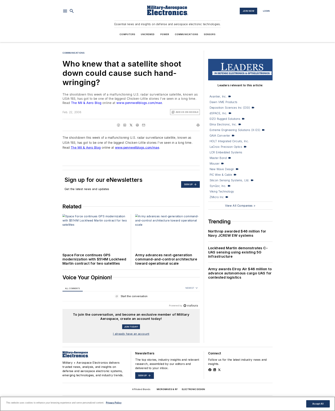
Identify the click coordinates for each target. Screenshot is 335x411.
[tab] (72, 288)
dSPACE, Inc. (218, 113)
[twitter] (131, 125)
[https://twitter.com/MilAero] (219, 370)
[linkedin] (124, 125)
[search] (71, 11)
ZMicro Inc (217, 197)
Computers (127, 34)
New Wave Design (222, 169)
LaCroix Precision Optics (226, 146)
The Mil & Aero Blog (86, 103)
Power (164, 34)
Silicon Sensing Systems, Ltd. (229, 180)
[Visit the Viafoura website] (190, 305)
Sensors (209, 34)
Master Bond (218, 158)
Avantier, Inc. (218, 96)
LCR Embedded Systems (226, 152)
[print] (198, 125)
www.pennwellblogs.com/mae (139, 103)
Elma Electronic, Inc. (223, 124)
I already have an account (131, 334)
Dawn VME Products (223, 102)
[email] (143, 125)
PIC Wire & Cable (221, 174)
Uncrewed (148, 34)
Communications (186, 34)
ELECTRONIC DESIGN (193, 389)
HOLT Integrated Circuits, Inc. (229, 141)
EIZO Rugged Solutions (225, 119)
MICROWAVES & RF (167, 389)
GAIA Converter (220, 135)
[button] (65, 11)
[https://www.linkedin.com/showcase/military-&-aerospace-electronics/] (214, 370)
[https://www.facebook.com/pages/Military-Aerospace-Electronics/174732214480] (210, 370)
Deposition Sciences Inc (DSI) (230, 107)
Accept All (317, 403)
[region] (131, 297)
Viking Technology (222, 191)
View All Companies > (240, 205)
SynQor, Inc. (218, 186)
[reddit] (137, 125)
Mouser (214, 163)
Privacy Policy (113, 402)
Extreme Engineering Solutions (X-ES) (235, 130)
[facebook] (118, 125)
